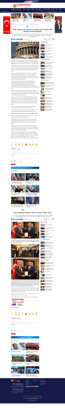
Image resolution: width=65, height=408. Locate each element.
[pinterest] (22, 39)
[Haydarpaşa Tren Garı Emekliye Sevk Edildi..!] (18, 358)
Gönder (13, 164)
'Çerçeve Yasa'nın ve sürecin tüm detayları (31, 364)
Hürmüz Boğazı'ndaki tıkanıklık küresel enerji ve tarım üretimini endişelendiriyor (31, 194)
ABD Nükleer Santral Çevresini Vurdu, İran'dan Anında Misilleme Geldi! (17, 183)
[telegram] (18, 39)
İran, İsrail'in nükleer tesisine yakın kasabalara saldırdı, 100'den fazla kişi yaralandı (17, 206)
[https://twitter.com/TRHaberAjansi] (28, 386)
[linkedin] (20, 39)
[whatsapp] (16, 39)
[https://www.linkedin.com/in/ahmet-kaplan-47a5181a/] (34, 386)
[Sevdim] (19, 143)
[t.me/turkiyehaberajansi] (37, 386)
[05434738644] (35, 386)
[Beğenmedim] (22, 143)
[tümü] (63, 9)
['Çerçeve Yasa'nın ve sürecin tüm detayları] (32, 358)
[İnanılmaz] (33, 143)
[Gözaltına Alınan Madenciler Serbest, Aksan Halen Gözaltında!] (18, 370)
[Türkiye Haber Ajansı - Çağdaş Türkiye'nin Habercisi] (22, 6)
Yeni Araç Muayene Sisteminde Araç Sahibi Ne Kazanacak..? (32, 352)
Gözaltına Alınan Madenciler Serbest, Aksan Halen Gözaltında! (18, 375)
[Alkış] (16, 143)
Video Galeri (50, 11)
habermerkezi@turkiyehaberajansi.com (18, 391)
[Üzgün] (36, 143)
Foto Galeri (56, 11)
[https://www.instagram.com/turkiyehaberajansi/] (30, 386)
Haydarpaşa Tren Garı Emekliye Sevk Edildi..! (17, 364)
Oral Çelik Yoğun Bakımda (16, 351)
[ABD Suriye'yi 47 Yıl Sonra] (32, 177)
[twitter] (14, 39)
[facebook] (12, 39)
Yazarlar (61, 11)
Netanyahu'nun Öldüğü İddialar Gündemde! (31, 206)
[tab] (13, 149)
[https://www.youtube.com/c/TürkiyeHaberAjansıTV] (32, 386)
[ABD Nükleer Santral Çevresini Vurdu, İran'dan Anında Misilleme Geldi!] (18, 177)
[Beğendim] (12, 143)
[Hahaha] (29, 143)
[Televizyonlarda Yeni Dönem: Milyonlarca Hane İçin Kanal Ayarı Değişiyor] (32, 370)
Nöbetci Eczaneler (43, 382)
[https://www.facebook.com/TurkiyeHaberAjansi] (26, 386)
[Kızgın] (26, 143)
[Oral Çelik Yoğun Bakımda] (18, 346)
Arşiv (34, 381)
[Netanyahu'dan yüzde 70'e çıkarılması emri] (18, 188)
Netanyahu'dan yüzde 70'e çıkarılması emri (16, 194)
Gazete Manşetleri (43, 381)
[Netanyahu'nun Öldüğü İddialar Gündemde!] (32, 200)
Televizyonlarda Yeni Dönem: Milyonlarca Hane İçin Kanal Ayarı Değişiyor (31, 376)
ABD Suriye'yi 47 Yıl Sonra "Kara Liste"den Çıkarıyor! (31, 182)
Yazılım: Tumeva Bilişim (32, 400)
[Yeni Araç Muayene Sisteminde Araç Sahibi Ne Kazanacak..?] (32, 346)
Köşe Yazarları (28, 382)
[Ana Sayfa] (11, 24)
